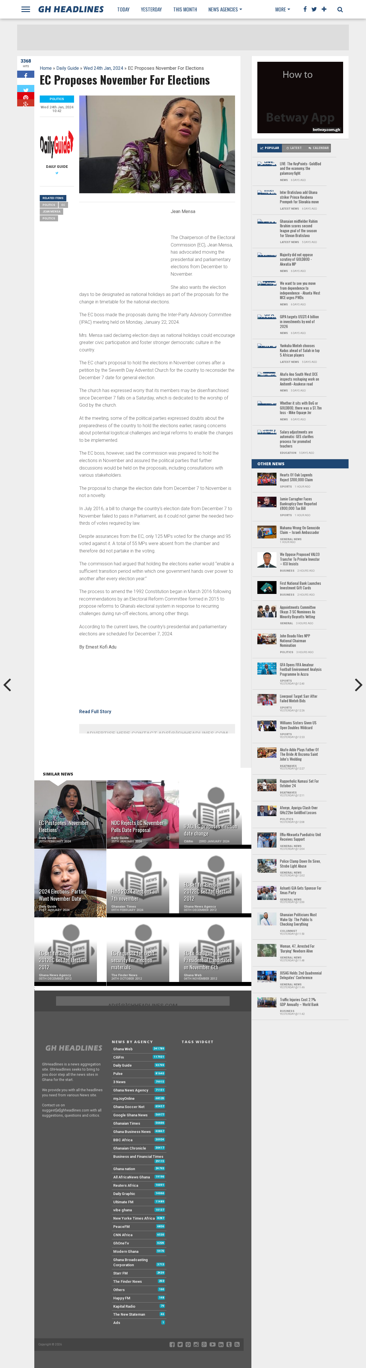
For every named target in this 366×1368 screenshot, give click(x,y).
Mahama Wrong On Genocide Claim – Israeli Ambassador (300, 530)
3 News (119, 1082)
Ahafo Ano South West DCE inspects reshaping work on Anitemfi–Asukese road (299, 379)
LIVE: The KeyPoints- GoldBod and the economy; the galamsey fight (300, 169)
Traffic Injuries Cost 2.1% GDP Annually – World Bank (299, 1002)
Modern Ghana (125, 1251)
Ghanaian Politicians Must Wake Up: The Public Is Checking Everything (298, 919)
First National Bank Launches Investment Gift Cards (300, 585)
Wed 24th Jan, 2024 (103, 68)
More (280, 9)
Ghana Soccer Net (128, 1107)
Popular (272, 148)
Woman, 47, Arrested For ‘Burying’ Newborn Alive (297, 948)
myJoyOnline (124, 1098)
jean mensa (51, 211)
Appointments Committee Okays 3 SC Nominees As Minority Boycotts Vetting (298, 612)
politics (49, 218)
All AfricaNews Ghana (131, 1177)
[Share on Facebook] (25, 74)
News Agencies (223, 9)
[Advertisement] (122, 246)
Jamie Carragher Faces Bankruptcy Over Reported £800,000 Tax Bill (298, 504)
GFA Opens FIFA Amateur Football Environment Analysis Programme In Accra (301, 670)
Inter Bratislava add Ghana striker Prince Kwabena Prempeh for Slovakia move (299, 197)
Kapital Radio (124, 1306)
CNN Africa (122, 1235)
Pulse (118, 1073)
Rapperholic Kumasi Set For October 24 (299, 783)
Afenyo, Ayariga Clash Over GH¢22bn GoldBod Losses (299, 810)
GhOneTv (121, 1243)
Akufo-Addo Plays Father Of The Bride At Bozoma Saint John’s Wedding (299, 754)
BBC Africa (122, 1140)
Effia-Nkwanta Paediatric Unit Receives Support (300, 837)
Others (119, 1290)
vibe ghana (122, 1210)
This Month (185, 9)
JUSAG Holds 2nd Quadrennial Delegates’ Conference (301, 975)
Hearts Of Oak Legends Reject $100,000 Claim (296, 477)
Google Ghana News (130, 1115)
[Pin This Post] (25, 95)
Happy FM (121, 1298)
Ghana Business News (132, 1132)
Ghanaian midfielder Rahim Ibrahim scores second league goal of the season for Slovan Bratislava (299, 228)
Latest (296, 148)
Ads (116, 1323)
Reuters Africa (125, 1185)
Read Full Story (95, 711)
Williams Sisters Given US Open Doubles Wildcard (298, 725)
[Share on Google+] (25, 102)
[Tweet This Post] (25, 88)
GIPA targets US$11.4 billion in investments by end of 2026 (299, 322)
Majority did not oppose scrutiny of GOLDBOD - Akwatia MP (296, 259)
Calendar (321, 148)
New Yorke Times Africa (134, 1218)
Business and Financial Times (138, 1156)
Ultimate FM (123, 1202)
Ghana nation (124, 1169)
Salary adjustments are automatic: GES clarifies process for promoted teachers (297, 439)
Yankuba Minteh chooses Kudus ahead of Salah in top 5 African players (300, 350)
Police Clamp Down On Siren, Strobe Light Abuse (300, 863)
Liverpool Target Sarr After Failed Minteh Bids (298, 698)
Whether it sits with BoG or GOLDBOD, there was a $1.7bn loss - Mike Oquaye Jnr (301, 408)
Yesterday (151, 9)
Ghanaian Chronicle (129, 1148)
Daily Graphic (124, 1194)
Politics (49, 204)
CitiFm (118, 1057)
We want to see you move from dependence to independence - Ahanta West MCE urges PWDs (300, 290)
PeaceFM (121, 1226)
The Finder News (127, 1281)
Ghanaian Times (126, 1123)
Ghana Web (123, 1049)
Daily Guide (67, 68)
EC (63, 204)
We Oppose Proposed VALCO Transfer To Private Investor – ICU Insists (300, 559)
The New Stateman (129, 1314)
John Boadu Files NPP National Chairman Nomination (295, 641)
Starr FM (120, 1273)
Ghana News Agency (130, 1090)
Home (46, 68)
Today (123, 9)
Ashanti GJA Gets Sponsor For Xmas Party (300, 890)
